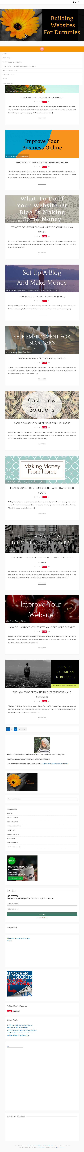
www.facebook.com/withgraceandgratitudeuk (54, 763)
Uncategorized (23, 156)
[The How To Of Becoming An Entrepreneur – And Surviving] (42, 673)
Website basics (39, 290)
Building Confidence (14, 686)
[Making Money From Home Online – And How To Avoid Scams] (42, 469)
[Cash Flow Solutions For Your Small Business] (42, 404)
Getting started (27, 482)
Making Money (11, 91)
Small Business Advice (14, 826)
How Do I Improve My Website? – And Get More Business (42, 627)
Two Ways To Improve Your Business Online (42, 162)
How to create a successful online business (19, 66)
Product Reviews (12, 817)
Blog (5, 79)
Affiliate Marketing (13, 290)
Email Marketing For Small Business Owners (20, 1033)
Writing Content (12, 843)
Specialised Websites (13, 847)
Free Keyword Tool (10, 70)
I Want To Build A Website (12, 62)
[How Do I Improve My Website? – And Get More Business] (42, 609)
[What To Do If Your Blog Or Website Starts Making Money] (42, 209)
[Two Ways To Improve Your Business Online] (42, 144)
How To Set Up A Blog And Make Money (42, 296)
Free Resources (9, 74)
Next (24, 729)
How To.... (10, 621)
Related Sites (8, 83)
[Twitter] (75, 2)
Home (5, 53)
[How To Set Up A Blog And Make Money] (42, 278)
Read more (42, 118)
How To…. (9, 813)
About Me (7, 58)
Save (45, 102)
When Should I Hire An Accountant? (42, 97)
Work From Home (24, 91)
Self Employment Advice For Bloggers (42, 358)
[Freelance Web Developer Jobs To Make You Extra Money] (42, 539)
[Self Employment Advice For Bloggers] (42, 340)
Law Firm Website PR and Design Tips (18, 1035)
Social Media (11, 838)
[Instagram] (78, 2)
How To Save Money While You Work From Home (21, 1030)
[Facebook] (73, 2)
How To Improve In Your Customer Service (19, 1025)
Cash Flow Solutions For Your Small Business (42, 423)
